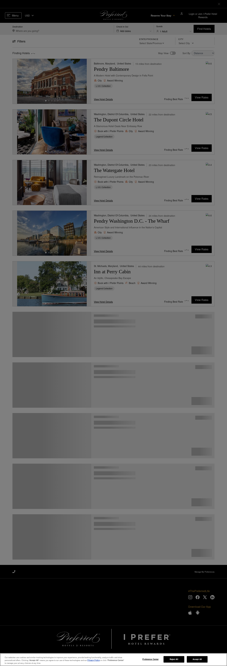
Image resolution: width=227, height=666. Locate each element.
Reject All (174, 659)
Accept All (197, 659)
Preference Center (150, 659)
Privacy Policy (93, 660)
